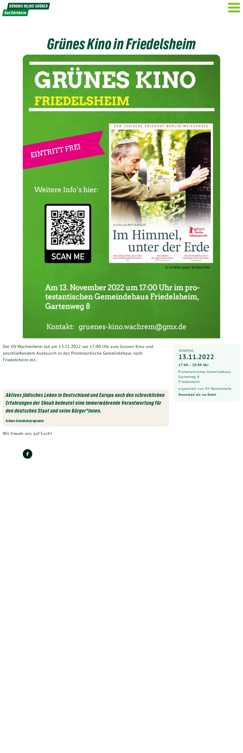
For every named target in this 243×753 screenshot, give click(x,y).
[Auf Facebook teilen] (27, 454)
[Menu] (234, 7)
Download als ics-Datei (197, 394)
